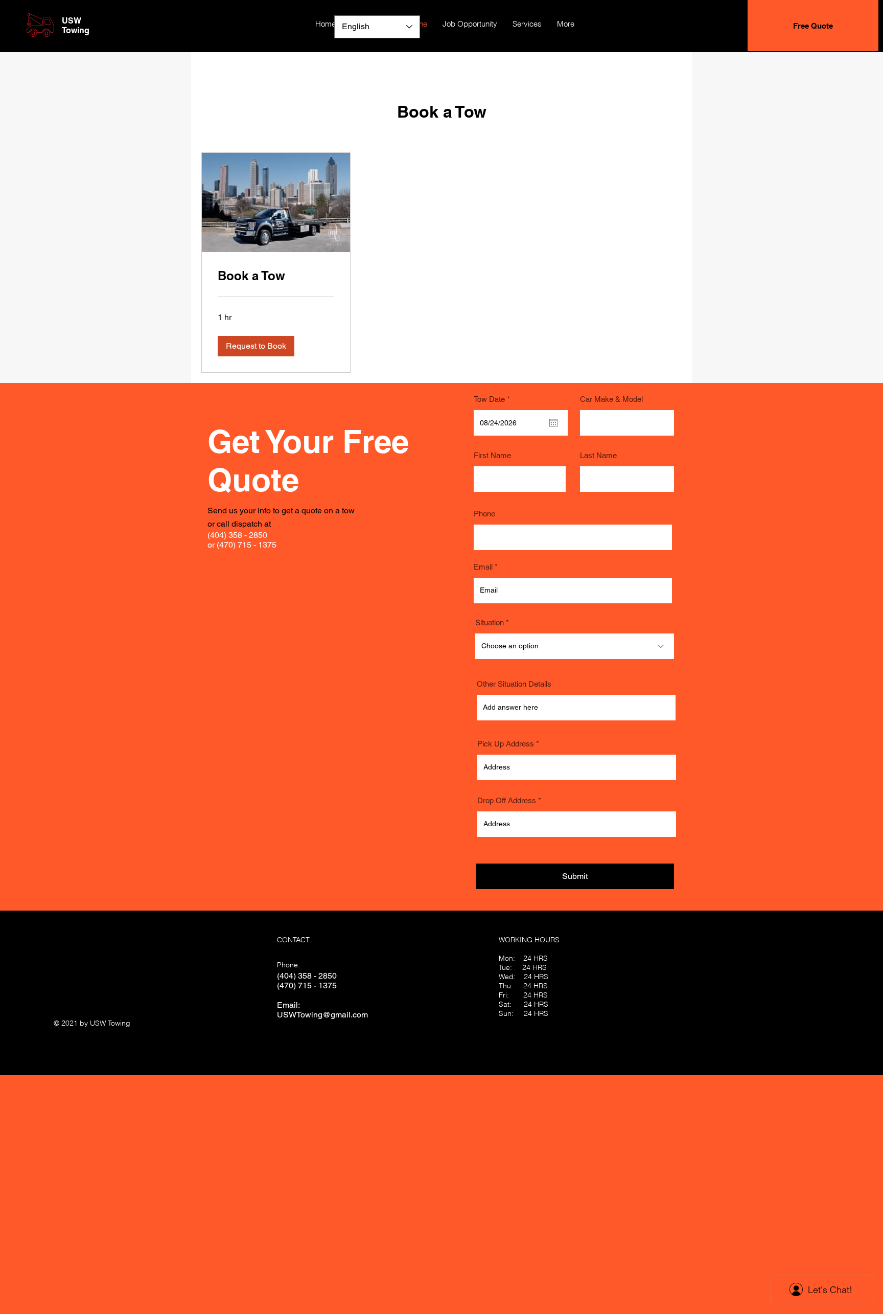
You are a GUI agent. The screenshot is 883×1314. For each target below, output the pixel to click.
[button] (256, 346)
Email (483, 567)
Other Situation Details (514, 684)
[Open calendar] (553, 423)
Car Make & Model (611, 399)
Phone (484, 513)
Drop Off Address (506, 800)
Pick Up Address (505, 743)
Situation (489, 622)
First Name (492, 455)
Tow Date (494, 399)
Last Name (598, 455)
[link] (276, 276)
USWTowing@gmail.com (322, 1015)
